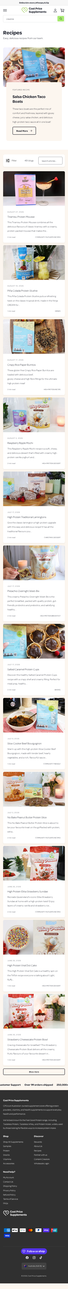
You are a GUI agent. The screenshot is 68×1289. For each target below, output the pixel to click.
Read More (22, 130)
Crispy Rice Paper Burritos (21, 364)
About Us (38, 1146)
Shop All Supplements (13, 1141)
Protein (6, 1150)
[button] (5, 10)
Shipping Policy (10, 1186)
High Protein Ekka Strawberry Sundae (27, 891)
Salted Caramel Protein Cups (23, 669)
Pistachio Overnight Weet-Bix (23, 591)
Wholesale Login (41, 1163)
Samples (7, 1146)
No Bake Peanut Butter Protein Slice (27, 817)
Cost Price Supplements (37, 1276)
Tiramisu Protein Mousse (20, 216)
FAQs (5, 1203)
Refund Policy (9, 1194)
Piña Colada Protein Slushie (22, 290)
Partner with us (40, 1154)
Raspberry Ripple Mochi (20, 443)
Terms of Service (10, 1199)
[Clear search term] (54, 18)
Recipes (37, 1150)
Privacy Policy (9, 1190)
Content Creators (42, 1159)
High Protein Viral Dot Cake (22, 965)
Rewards (38, 1141)
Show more (34, 1072)
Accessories (8, 1163)
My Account (8, 1177)
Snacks (6, 1154)
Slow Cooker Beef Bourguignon (24, 743)
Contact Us (8, 1181)
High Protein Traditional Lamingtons (26, 517)
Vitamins (7, 1159)
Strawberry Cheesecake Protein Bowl (27, 1039)
